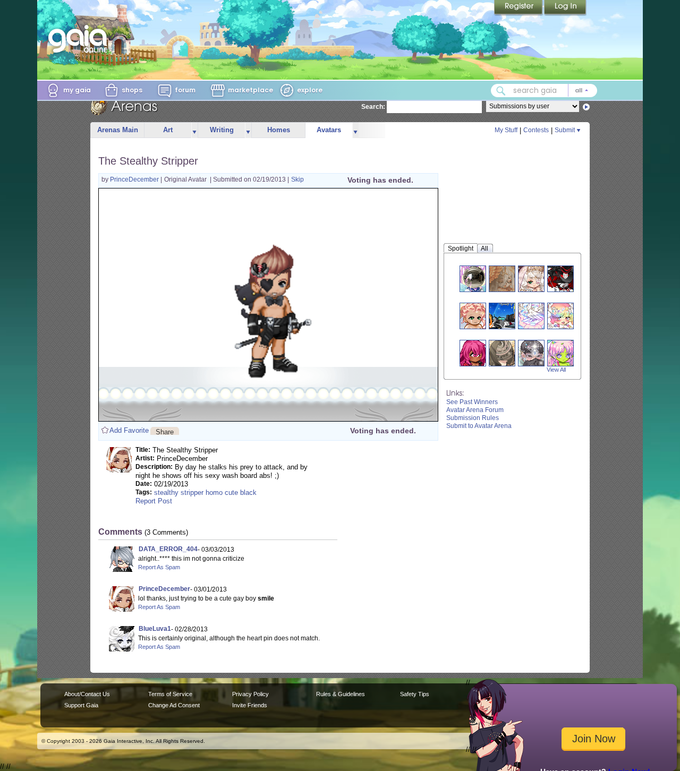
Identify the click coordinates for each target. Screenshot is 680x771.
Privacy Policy (250, 694)
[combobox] (544, 90)
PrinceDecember (135, 179)
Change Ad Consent (174, 705)
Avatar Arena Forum (475, 410)
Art (168, 130)
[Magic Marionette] (560, 278)
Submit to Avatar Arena (479, 426)
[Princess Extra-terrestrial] (560, 353)
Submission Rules (472, 418)
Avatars (329, 130)
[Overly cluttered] (560, 316)
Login (565, 8)
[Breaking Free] (502, 278)
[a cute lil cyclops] (473, 353)
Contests (536, 130)
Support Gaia (81, 705)
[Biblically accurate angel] (531, 316)
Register (519, 8)
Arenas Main (117, 130)
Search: (373, 106)
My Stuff (506, 130)
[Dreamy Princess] (531, 278)
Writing (222, 130)
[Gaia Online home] (80, 39)
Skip (297, 179)
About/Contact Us (87, 694)
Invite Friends (249, 705)
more (194, 130)
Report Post (153, 501)
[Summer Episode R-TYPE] (502, 316)
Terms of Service (170, 694)
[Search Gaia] (501, 90)
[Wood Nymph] (473, 316)
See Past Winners (472, 402)
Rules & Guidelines (340, 694)
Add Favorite (129, 430)
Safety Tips (414, 694)
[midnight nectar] (531, 353)
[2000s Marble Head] (473, 278)
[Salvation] (502, 353)
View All (556, 369)
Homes (278, 130)
